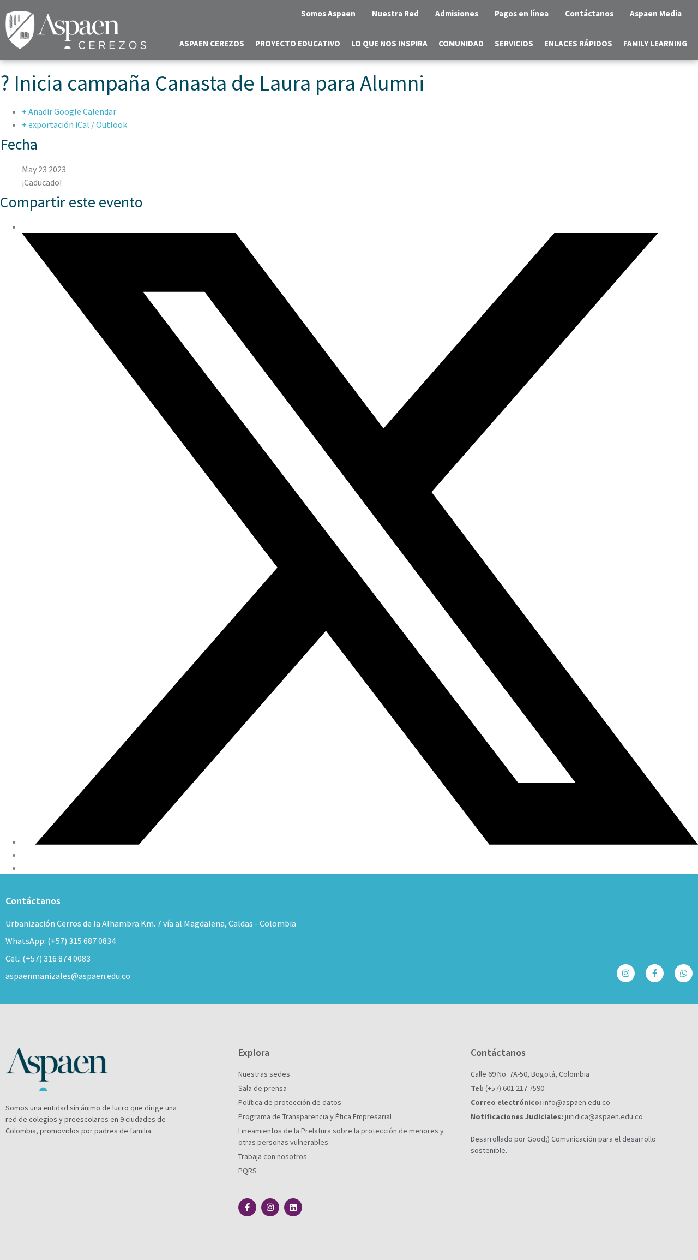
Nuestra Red (395, 13)
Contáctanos (589, 13)
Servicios (514, 43)
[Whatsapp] (684, 973)
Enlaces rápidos (578, 43)
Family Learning (655, 43)
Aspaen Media (656, 13)
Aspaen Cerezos (211, 43)
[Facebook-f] (655, 973)
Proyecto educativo (297, 43)
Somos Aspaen (328, 13)
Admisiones (456, 13)
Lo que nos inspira (389, 43)
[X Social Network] (360, 841)
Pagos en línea (522, 13)
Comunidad (461, 43)
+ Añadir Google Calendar (69, 111)
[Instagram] (626, 973)
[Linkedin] (293, 1207)
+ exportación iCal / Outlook (74, 124)
